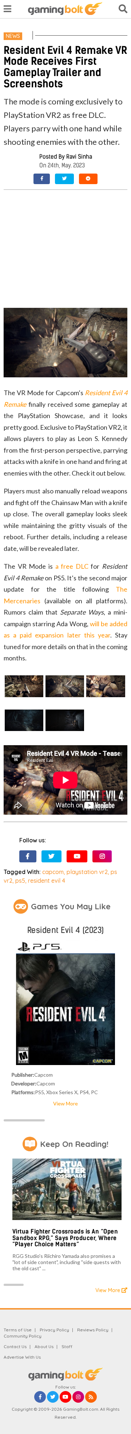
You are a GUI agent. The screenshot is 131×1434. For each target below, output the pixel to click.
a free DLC (71, 566)
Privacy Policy (54, 1329)
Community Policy (22, 1336)
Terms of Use (18, 1329)
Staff (66, 1346)
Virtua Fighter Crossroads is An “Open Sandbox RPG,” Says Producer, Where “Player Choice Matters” (65, 1238)
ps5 (20, 880)
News (13, 36)
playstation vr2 (87, 871)
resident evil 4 (46, 880)
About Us (44, 1346)
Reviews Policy (92, 1329)
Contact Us (15, 1346)
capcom (53, 871)
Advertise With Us (22, 1357)
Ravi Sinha (79, 156)
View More (65, 1103)
